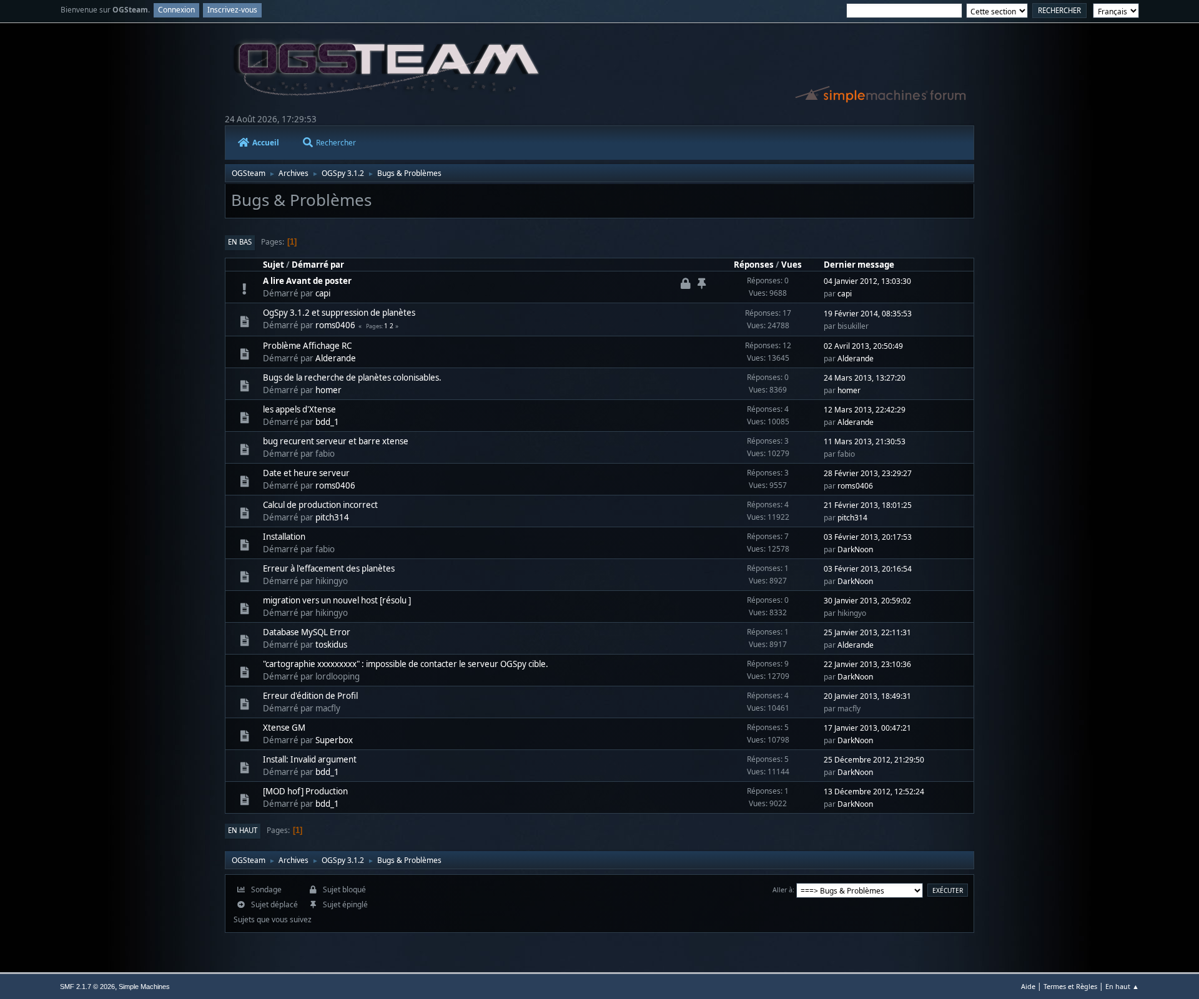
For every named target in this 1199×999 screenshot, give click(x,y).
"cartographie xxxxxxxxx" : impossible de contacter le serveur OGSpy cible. (405, 664)
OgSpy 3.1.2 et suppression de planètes (339, 312)
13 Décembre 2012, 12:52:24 (874, 791)
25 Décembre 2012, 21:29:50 (874, 759)
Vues (791, 264)
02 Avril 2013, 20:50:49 (863, 346)
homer (328, 390)
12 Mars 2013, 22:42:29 (864, 409)
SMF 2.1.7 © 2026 (87, 986)
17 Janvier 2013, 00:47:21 (867, 728)
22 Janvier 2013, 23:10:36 (867, 664)
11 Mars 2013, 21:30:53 (864, 441)
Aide (1028, 986)
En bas (240, 241)
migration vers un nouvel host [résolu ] (337, 600)
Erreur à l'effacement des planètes (329, 568)
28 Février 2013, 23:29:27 (868, 473)
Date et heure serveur (306, 473)
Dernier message (859, 264)
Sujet (273, 264)
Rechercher (336, 142)
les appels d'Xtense (299, 409)
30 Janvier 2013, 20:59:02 (867, 600)
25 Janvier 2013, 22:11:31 (867, 632)
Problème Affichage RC (307, 345)
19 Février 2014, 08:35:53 (868, 313)
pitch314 (332, 517)
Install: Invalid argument (310, 759)
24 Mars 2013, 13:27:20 (864, 378)
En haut (242, 830)
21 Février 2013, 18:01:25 (868, 505)
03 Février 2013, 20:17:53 (868, 537)
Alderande (335, 358)
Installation (284, 536)
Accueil (265, 142)
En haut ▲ (1122, 986)
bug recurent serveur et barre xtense (335, 441)
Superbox (334, 740)
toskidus (331, 644)
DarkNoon (855, 549)
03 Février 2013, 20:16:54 (868, 568)
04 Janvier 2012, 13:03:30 (867, 281)
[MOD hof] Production (305, 791)
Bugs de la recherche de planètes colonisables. (352, 377)
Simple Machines (144, 986)
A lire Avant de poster (307, 280)
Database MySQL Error (306, 632)
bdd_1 (327, 421)
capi (322, 293)
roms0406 (335, 325)
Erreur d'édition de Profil (310, 695)
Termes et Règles (1070, 986)
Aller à (782, 889)
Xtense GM (284, 727)
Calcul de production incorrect (320, 504)
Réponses (754, 264)
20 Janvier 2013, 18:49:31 (867, 696)
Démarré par (318, 264)
